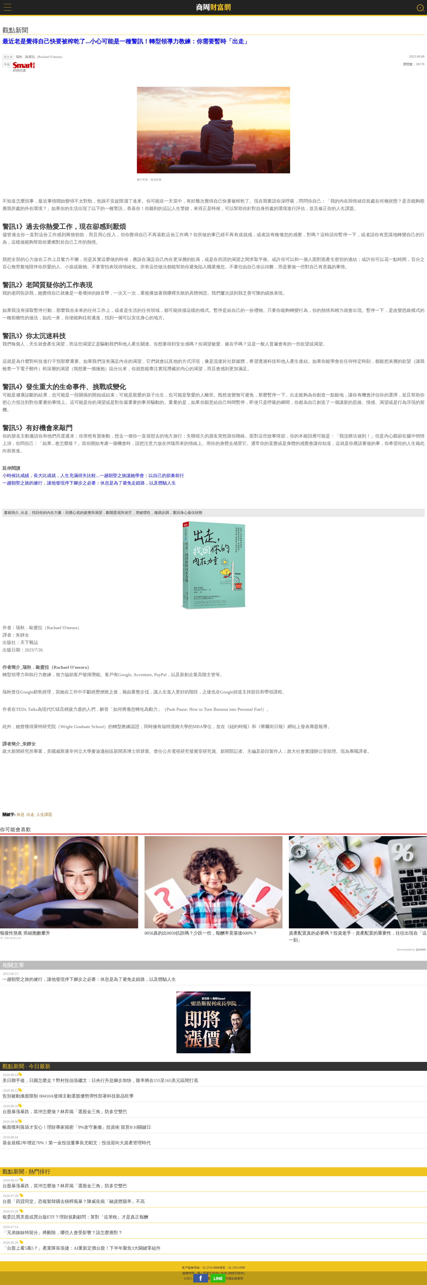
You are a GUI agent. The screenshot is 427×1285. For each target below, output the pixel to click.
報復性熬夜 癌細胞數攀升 (25, 933)
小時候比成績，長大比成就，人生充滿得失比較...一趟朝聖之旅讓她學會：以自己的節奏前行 (93, 475)
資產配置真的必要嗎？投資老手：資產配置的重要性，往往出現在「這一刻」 (358, 937)
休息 (20, 814)
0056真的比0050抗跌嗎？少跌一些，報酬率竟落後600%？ (201, 933)
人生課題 (44, 814)
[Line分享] (219, 1278)
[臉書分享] (202, 1278)
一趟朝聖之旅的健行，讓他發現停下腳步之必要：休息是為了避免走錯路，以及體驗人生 (89, 483)
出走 (30, 814)
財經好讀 (19, 70)
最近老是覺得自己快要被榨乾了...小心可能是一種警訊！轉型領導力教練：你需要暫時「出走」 (126, 41)
